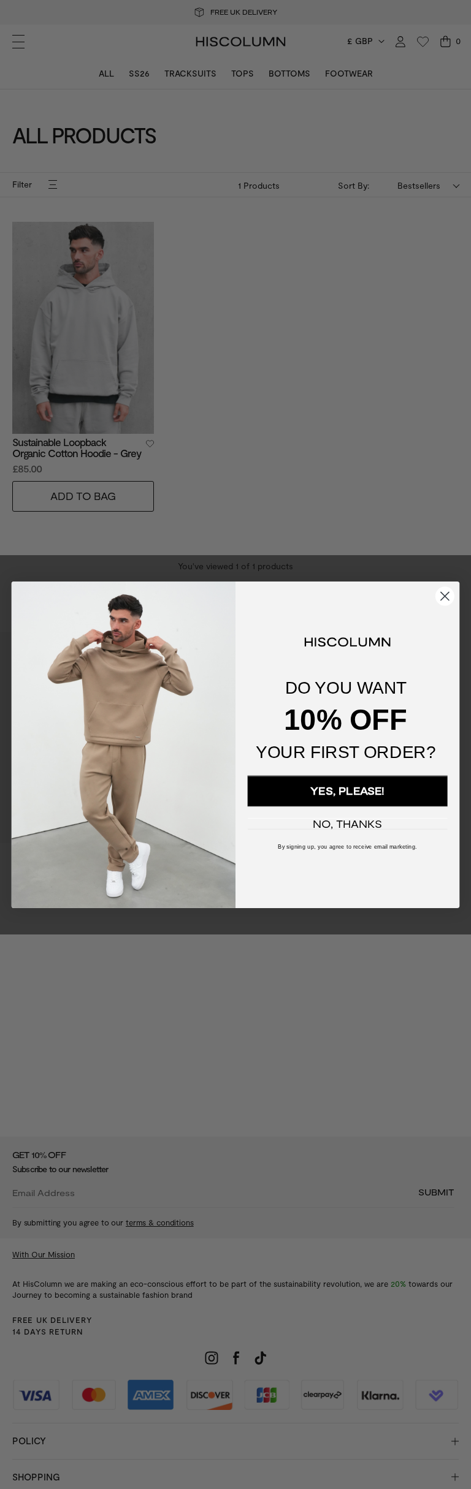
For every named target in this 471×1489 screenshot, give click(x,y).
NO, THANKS (347, 824)
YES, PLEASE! (347, 790)
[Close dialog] (445, 596)
